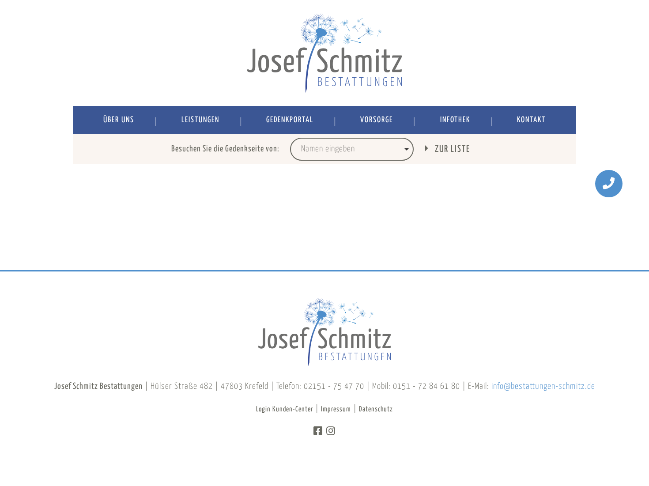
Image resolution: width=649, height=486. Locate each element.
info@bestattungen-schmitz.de (543, 386)
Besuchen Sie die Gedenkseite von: (225, 149)
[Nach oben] (609, 446)
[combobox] (352, 149)
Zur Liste (451, 149)
